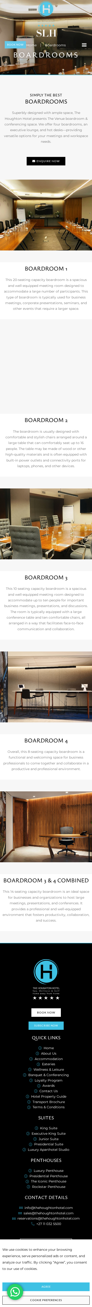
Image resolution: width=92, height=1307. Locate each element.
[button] (84, 45)
